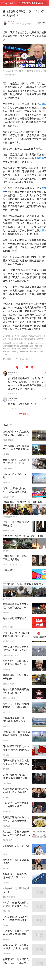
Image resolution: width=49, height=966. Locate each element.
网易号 (12, 3)
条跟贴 (24, 414)
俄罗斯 (40, 158)
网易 (4, 3)
